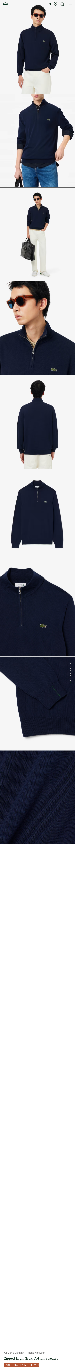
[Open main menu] (70, 4)
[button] (55, 4)
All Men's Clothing (14, 1353)
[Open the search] (62, 4)
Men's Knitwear (36, 1353)
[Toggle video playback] (7, 182)
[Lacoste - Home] (5, 4)
